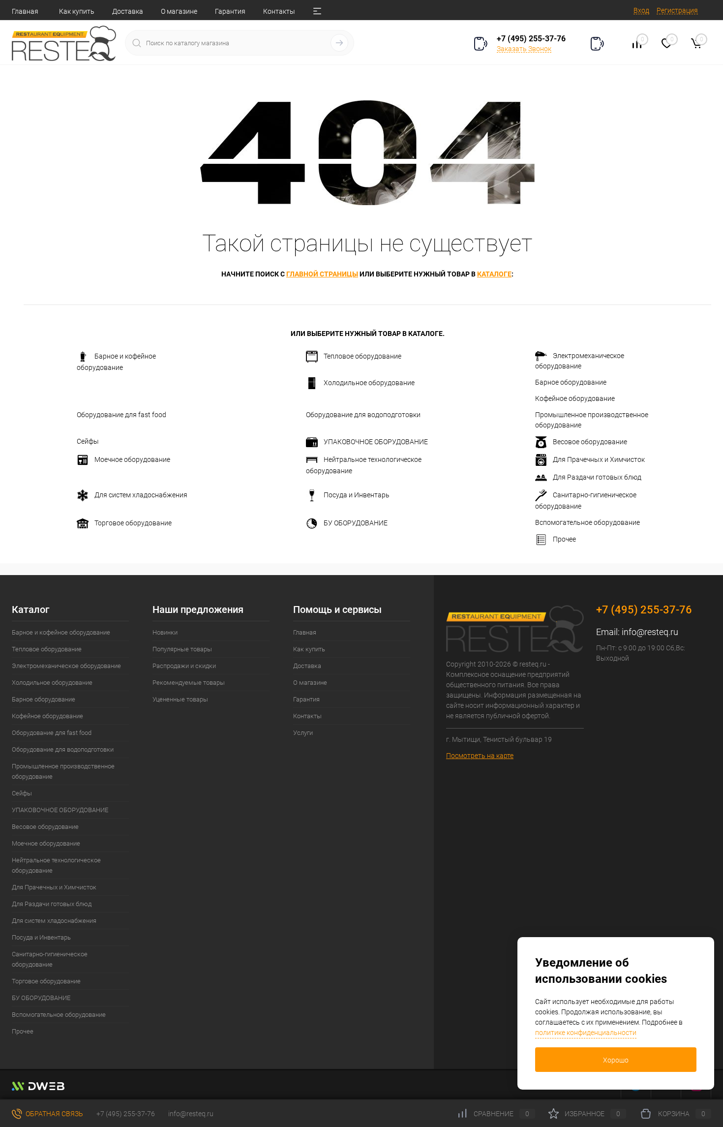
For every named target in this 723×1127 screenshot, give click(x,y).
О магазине (179, 11)
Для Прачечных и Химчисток (599, 459)
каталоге (494, 274)
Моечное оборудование (132, 459)
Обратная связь (53, 1114)
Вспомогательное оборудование (587, 522)
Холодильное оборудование (369, 383)
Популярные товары (182, 649)
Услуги (303, 732)
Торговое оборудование (133, 523)
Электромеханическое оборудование (579, 361)
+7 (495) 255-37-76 (531, 38)
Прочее (564, 539)
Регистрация (677, 10)
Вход (641, 10)
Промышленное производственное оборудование (591, 420)
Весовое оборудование (590, 442)
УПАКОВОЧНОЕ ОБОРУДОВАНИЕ (376, 442)
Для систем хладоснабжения (140, 495)
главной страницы (322, 274)
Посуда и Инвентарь (357, 495)
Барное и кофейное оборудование (116, 361)
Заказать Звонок (524, 49)
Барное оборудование (570, 382)
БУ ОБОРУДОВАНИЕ (356, 523)
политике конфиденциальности (585, 1032)
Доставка (127, 11)
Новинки (165, 632)
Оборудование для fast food (121, 415)
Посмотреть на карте (479, 756)
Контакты (279, 11)
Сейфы (88, 441)
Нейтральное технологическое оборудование (364, 465)
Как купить (76, 11)
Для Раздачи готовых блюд (597, 477)
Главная (25, 11)
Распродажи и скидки (184, 666)
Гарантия (230, 11)
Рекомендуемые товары (188, 682)
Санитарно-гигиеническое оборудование (585, 500)
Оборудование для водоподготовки (363, 415)
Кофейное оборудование (575, 398)
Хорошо (616, 1060)
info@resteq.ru (650, 632)
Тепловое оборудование (362, 356)
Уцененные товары (180, 699)
